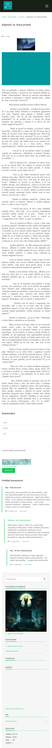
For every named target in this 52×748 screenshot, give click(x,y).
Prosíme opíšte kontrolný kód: (14, 450)
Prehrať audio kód (9, 466)
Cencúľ (21, 17)
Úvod (4, 17)
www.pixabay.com (11, 651)
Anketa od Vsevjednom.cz (14, 709)
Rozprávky (12, 17)
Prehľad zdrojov (11, 721)
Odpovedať (23, 511)
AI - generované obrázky (14, 633)
